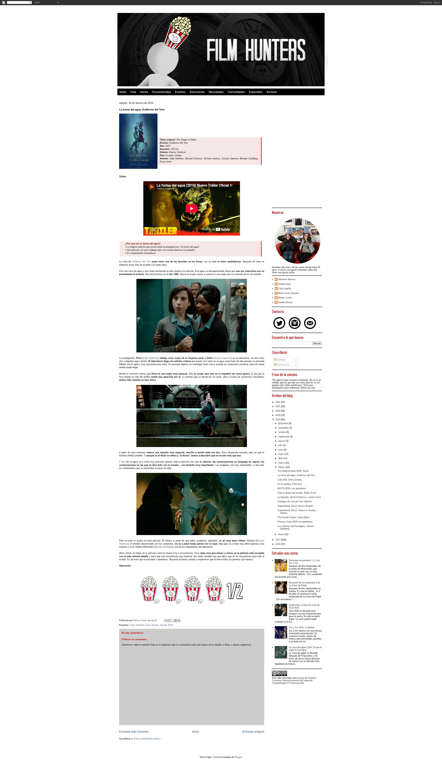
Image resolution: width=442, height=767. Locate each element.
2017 (278, 539)
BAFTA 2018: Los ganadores (291, 488)
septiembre (284, 436)
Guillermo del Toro (141, 261)
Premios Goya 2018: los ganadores (295, 521)
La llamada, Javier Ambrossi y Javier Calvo (299, 497)
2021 (278, 406)
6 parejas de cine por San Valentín (294, 501)
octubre (282, 432)
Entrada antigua (253, 731)
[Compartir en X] (172, 620)
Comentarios (282, 364)
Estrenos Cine (143, 625)
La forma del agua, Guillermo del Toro (296, 475)
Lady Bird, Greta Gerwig (289, 479)
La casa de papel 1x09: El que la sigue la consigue (305, 648)
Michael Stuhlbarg (163, 547)
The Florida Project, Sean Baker (293, 517)
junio (281, 449)
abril (280, 458)
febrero (282, 467)
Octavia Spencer (222, 358)
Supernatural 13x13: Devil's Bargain (295, 506)
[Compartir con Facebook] (175, 620)
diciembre (283, 423)
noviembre (283, 427)
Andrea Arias (284, 284)
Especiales (255, 91)
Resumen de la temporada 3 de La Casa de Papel (304, 584)
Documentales (161, 91)
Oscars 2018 (166, 625)
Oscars (155, 625)
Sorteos (272, 91)
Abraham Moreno (286, 279)
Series (144, 91)
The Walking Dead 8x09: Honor (293, 471)
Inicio (122, 91)
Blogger (238, 757)
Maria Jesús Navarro (288, 293)
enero (281, 534)
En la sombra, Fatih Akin (289, 484)
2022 (278, 402)
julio (280, 445)
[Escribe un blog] (169, 620)
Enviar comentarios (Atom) (147, 738)
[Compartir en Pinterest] (179, 620)
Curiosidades (236, 91)
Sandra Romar (285, 302)
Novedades (216, 91)
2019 (278, 415)
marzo (281, 463)
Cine (133, 91)
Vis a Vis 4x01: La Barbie (301, 627)
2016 (278, 544)
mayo (281, 454)
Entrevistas (197, 91)
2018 (278, 419)
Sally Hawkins (150, 358)
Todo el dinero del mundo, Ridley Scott (296, 493)
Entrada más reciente (134, 731)
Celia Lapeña (284, 288)
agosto (282, 441)
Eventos (180, 91)
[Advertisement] (297, 154)
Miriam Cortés (285, 297)
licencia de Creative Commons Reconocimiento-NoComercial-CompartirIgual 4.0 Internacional (294, 680)
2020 (278, 411)
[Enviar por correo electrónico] (165, 620)
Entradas (281, 359)
